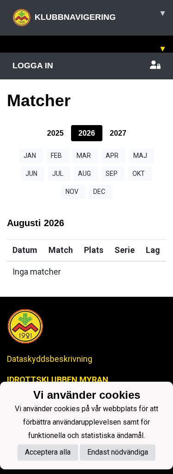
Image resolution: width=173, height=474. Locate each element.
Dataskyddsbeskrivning (49, 359)
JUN (31, 173)
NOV (72, 191)
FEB (56, 155)
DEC (99, 191)
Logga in (32, 65)
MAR (84, 155)
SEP (112, 173)
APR (112, 155)
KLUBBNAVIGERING (100, 15)
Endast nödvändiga (117, 452)
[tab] (55, 133)
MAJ (140, 155)
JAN (30, 155)
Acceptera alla (48, 452)
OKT (138, 173)
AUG (84, 173)
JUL (57, 173)
